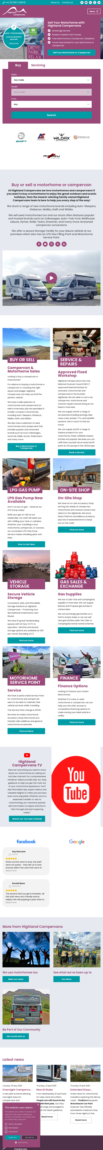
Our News (66, 979)
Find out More (26, 731)
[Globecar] (81, 137)
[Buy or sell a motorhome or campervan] (51, 278)
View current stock (62, 51)
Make (14, 74)
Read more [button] (11, 870)
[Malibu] (51, 155)
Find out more (77, 529)
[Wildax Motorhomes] (61, 137)
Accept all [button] (13, 1137)
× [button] (38, 1105)
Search (51, 115)
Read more (22, 1119)
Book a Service (76, 452)
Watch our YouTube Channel (27, 818)
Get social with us (16, 1036)
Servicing (38, 65)
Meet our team (15, 979)
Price (13, 98)
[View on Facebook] (8, 852)
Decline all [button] (29, 1137)
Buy (18, 65)
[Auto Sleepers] (41, 137)
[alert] (21, 1125)
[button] (21, 1142)
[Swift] (21, 137)
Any (16, 104)
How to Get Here (26, 544)
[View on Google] (59, 852)
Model (14, 86)
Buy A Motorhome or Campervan (26, 447)
